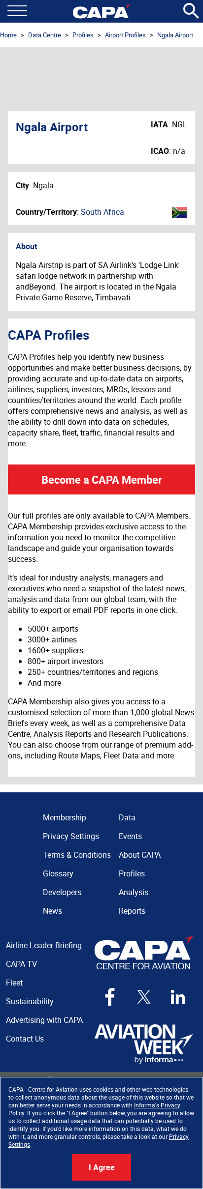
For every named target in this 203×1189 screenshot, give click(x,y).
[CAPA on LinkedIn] (178, 997)
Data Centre (44, 34)
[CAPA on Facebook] (110, 997)
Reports (132, 910)
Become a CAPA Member (101, 479)
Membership (64, 817)
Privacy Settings (71, 836)
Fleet (14, 982)
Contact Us (25, 1038)
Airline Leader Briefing (44, 945)
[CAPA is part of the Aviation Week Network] (144, 1044)
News (52, 910)
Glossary (58, 873)
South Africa (102, 211)
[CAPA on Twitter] (144, 997)
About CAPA (140, 854)
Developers (62, 892)
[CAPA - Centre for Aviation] (101, 11)
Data (127, 817)
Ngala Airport (175, 34)
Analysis (133, 892)
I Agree (102, 1167)
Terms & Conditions (77, 854)
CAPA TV (21, 963)
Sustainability (30, 1001)
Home (8, 34)
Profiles (83, 34)
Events (130, 836)
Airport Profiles (125, 34)
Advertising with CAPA (44, 1020)
